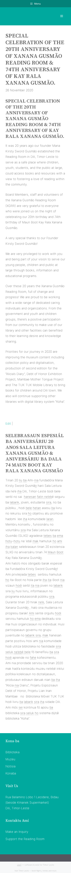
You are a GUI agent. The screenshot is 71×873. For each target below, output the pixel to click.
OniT (19, 865)
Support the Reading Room (24, 839)
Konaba (10, 773)
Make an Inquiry (16, 832)
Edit (8, 423)
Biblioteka (12, 752)
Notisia (10, 766)
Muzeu (10, 759)
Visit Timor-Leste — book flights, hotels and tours (35, 871)
